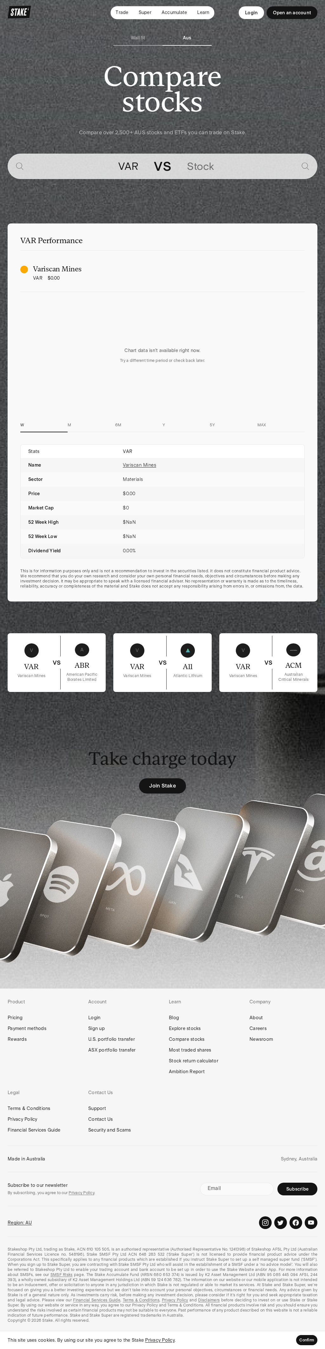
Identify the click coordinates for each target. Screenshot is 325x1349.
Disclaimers (209, 1300)
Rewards (17, 1039)
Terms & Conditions (29, 1108)
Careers (258, 1028)
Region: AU (20, 1222)
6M (118, 425)
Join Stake (162, 786)
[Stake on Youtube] (311, 1222)
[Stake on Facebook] (295, 1222)
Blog (174, 1017)
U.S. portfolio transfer (111, 1039)
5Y (212, 425)
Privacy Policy (22, 1119)
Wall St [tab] (138, 37)
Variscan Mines (139, 465)
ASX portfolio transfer (112, 1050)
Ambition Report (187, 1071)
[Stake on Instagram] (265, 1222)
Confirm (306, 1340)
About (256, 1017)
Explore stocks (185, 1028)
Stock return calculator (193, 1060)
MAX (261, 425)
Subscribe (297, 1189)
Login (251, 12)
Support (97, 1108)
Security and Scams (109, 1130)
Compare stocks (187, 1039)
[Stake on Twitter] (280, 1222)
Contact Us (100, 1119)
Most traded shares (190, 1050)
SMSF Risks (61, 1275)
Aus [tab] (187, 37)
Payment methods (27, 1028)
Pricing (15, 1017)
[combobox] (83, 166)
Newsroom (261, 1039)
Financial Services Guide (34, 1130)
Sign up (96, 1028)
